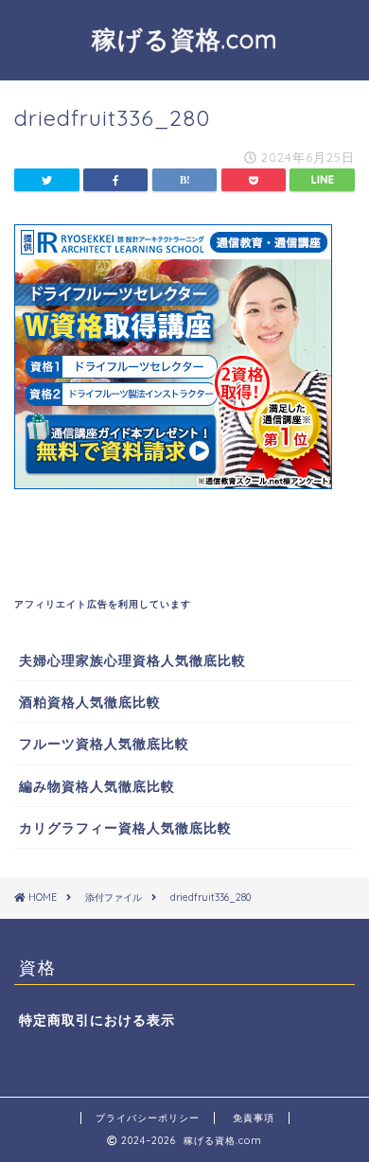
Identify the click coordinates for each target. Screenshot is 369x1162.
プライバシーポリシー (148, 1118)
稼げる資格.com (185, 39)
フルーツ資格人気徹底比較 (104, 743)
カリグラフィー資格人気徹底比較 (125, 827)
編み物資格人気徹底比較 (97, 786)
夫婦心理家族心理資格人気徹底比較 (132, 660)
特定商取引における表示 (97, 1020)
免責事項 (253, 1118)
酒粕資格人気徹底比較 (90, 702)
